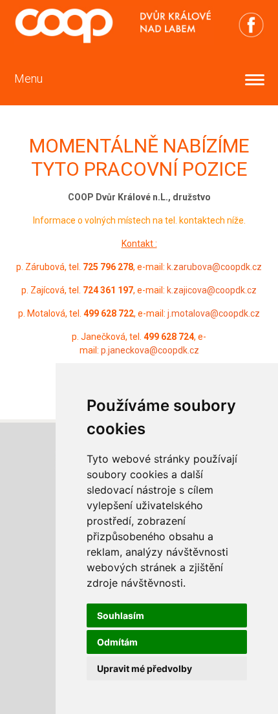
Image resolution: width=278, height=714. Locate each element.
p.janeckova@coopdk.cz (150, 350)
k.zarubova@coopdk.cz (214, 267)
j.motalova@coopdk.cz (213, 313)
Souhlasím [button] (120, 615)
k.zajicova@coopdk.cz (212, 290)
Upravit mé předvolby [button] (144, 668)
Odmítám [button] (117, 641)
